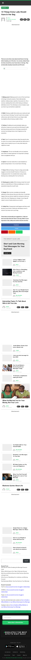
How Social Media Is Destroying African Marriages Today (18, 366)
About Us (25, 655)
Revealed (14, 19)
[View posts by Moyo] (3, 19)
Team (13, 655)
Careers (19, 655)
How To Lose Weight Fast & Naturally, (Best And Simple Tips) (20, 291)
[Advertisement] (15, 41)
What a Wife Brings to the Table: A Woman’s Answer (14, 571)
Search (26, 560)
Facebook (16, 225)
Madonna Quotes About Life (12, 486)
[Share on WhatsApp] (19, 232)
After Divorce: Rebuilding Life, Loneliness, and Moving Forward (20, 271)
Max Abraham (19, 295)
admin (17, 284)
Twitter (16, 228)
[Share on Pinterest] (4, 232)
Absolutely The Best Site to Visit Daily (12, 2)
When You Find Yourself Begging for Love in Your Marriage (20, 476)
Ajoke (17, 370)
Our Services (7, 652)
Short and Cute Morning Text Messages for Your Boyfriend (14, 246)
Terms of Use (7, 655)
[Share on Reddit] (11, 232)
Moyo (9, 18)
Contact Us (15, 652)
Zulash (17, 275)
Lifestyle (4, 7)
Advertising (22, 652)
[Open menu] (3, 3)
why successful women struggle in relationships (18, 586)
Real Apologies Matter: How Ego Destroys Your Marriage (15, 581)
